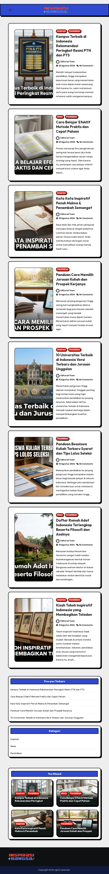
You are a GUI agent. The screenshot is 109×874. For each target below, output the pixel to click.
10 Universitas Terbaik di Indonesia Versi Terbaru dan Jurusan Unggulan (74, 362)
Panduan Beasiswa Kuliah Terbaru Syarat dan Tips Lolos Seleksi (74, 449)
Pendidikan (74, 31)
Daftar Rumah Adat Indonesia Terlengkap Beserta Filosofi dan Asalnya (74, 527)
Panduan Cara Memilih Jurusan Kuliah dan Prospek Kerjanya (74, 279)
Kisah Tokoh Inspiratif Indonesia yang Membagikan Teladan (74, 610)
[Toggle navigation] (10, 10)
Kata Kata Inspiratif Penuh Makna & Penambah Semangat (74, 203)
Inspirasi (61, 31)
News (59, 117)
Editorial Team (67, 62)
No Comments (86, 66)
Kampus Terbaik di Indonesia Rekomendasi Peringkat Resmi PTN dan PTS (73, 45)
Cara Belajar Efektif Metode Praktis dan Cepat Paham (73, 127)
